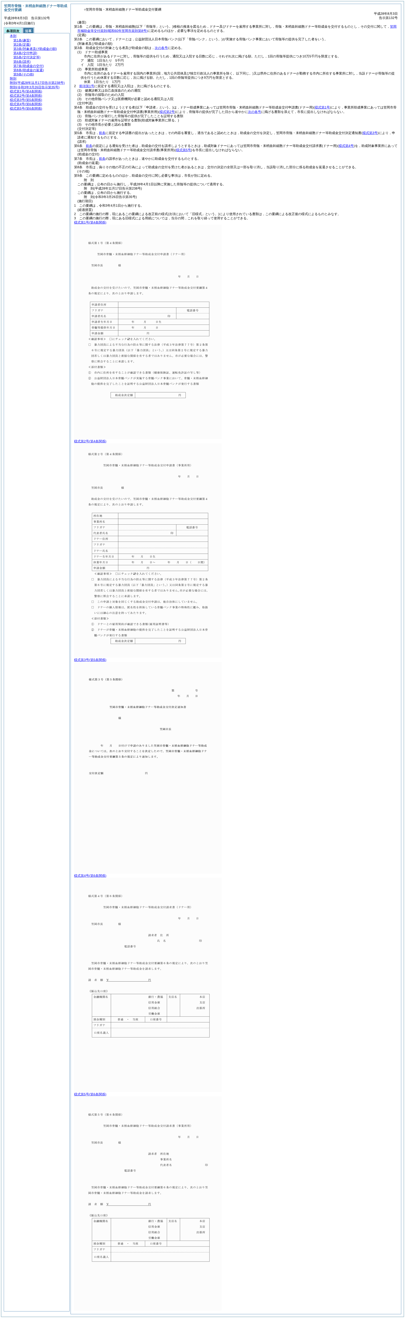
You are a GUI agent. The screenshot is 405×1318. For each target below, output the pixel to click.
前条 (102, 133)
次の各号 (161, 48)
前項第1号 (86, 86)
